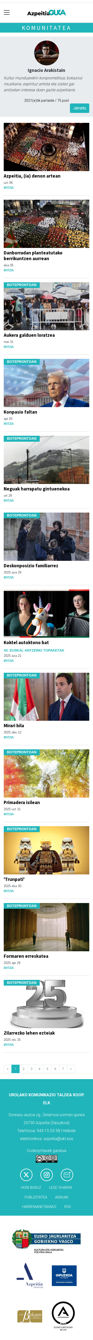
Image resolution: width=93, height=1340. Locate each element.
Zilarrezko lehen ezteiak (29, 1033)
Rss (67, 1207)
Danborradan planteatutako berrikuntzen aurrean (33, 255)
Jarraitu (79, 108)
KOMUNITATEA (46, 28)
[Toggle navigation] (6, 12)
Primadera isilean (22, 802)
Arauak (61, 1197)
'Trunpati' (14, 879)
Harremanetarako (39, 1207)
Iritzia (9, 188)
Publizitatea (36, 1197)
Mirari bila (14, 725)
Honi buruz (31, 1188)
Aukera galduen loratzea (29, 335)
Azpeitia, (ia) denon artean (32, 176)
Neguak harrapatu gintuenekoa (37, 489)
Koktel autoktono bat (26, 642)
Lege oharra (60, 1188)
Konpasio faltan (20, 412)
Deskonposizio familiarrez (31, 566)
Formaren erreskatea (26, 956)
